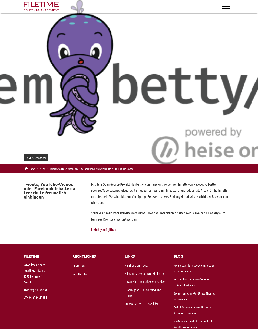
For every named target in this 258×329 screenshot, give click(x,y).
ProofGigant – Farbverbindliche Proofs (143, 293)
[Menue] (222, 6)
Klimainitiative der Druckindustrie (145, 273)
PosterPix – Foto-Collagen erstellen (145, 281)
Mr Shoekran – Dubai (137, 265)
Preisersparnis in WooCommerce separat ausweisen (194, 268)
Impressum (78, 265)
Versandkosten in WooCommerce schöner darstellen (193, 282)
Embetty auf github (103, 229)
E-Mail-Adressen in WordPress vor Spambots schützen (193, 310)
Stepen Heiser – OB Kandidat (141, 304)
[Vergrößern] (41, 10)
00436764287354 (37, 297)
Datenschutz (79, 273)
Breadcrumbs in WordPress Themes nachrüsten (194, 296)
